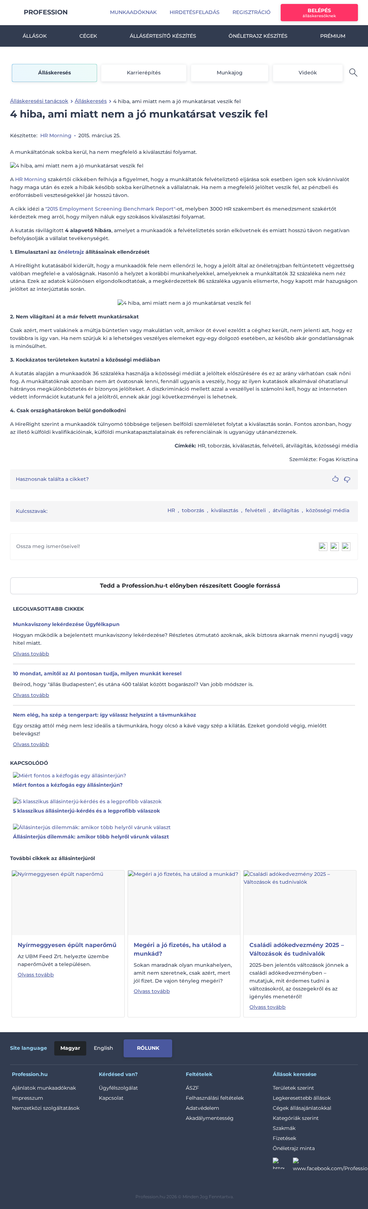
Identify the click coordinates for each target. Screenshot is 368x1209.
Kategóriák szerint (296, 1118)
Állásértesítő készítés (163, 36)
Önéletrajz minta (294, 1148)
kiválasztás (224, 510)
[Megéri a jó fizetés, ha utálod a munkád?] (183, 902)
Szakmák (284, 1128)
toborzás (193, 510)
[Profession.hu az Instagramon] (283, 1165)
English (103, 1048)
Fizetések (284, 1138)
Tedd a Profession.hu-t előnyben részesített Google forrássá (190, 585)
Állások (35, 36)
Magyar (70, 1048)
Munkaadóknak (133, 12)
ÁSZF (192, 1088)
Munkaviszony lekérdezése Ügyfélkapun (66, 624)
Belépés (319, 12)
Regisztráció (252, 12)
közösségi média (327, 510)
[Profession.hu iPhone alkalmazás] (277, 1047)
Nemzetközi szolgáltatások (45, 1108)
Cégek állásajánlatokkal (302, 1108)
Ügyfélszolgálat (118, 1088)
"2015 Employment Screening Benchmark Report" (110, 209)
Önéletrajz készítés (258, 36)
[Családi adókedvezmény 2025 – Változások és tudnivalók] (300, 902)
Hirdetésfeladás (195, 12)
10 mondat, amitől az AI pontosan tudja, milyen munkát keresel (97, 673)
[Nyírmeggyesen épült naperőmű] (57, 902)
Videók (308, 72)
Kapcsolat (111, 1098)
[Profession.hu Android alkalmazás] (328, 1047)
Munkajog (230, 72)
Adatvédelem (202, 1108)
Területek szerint (293, 1088)
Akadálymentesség (210, 1118)
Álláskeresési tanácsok (39, 101)
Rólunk (148, 1048)
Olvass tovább (31, 654)
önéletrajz (71, 252)
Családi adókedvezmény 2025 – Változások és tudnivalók (296, 949)
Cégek (88, 36)
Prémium (332, 36)
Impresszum (27, 1098)
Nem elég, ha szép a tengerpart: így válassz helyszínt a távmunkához (104, 715)
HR (171, 510)
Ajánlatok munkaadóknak (44, 1088)
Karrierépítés (144, 72)
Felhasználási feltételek (215, 1098)
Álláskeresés (54, 72)
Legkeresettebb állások (302, 1098)
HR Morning (56, 135)
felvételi (255, 510)
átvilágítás (286, 510)
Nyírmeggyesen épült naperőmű (67, 945)
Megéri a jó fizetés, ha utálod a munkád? (180, 949)
